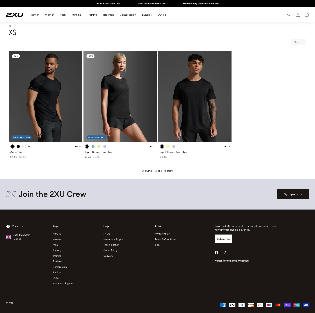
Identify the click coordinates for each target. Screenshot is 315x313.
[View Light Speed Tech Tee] (120, 96)
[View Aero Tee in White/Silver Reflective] (24, 146)
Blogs (157, 244)
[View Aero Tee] (45, 96)
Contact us (17, 226)
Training (57, 255)
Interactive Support (63, 283)
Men (55, 244)
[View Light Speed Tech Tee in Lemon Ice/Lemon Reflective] (99, 146)
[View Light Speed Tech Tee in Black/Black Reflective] (87, 146)
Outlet (56, 278)
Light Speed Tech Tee (99, 152)
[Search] (289, 14)
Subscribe (223, 239)
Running (57, 250)
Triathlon (57, 261)
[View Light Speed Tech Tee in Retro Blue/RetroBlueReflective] (93, 146)
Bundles (57, 272)
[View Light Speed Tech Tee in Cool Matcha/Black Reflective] (168, 146)
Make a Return (111, 244)
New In (57, 233)
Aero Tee (16, 152)
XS (10, 26)
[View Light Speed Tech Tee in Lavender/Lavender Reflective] (105, 146)
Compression (60, 267)
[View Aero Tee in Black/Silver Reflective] (12, 146)
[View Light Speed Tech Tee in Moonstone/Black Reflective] (174, 146)
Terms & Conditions (165, 239)
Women (57, 239)
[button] (307, 14)
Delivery (108, 255)
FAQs (107, 233)
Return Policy (110, 250)
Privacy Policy (162, 233)
